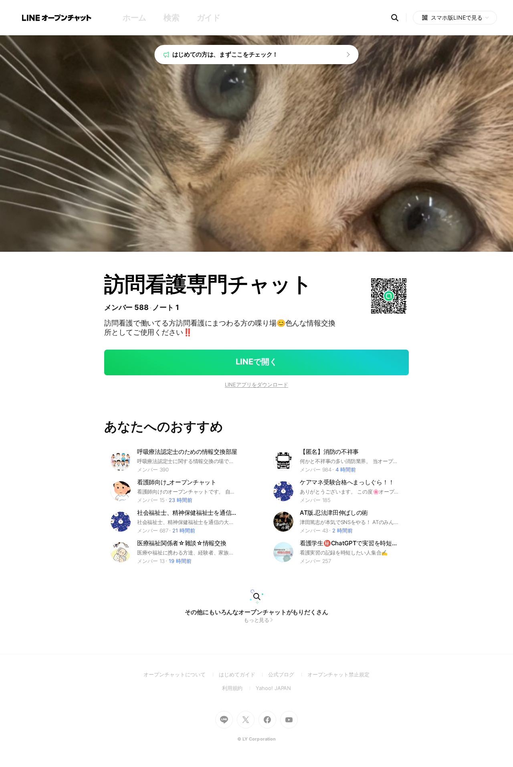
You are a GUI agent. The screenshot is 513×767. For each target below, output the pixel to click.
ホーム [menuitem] (134, 17)
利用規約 (239, 688)
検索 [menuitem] (171, 17)
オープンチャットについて (181, 674)
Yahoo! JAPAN (273, 688)
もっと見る (257, 620)
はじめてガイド (243, 674)
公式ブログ (287, 674)
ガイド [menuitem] (208, 17)
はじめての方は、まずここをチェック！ (225, 54)
